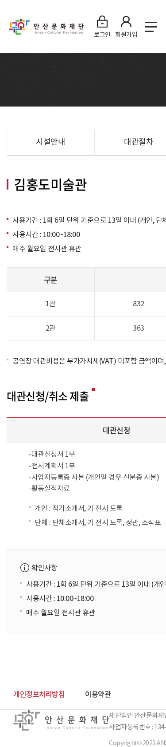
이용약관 (98, 693)
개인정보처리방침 (39, 693)
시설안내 (50, 142)
